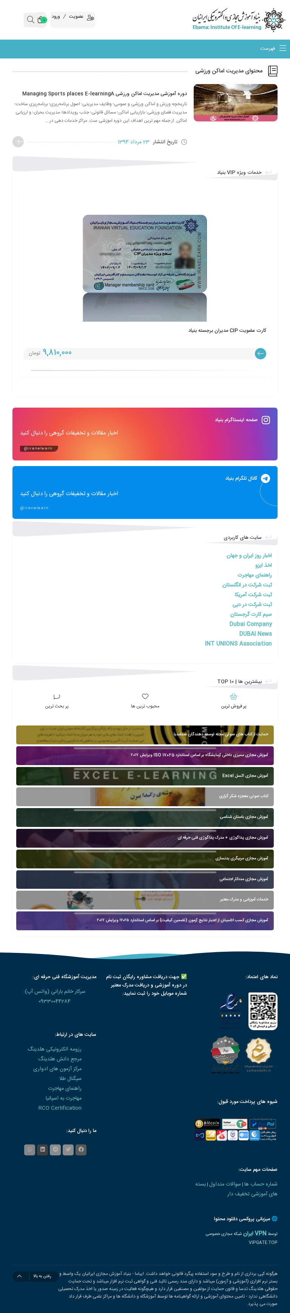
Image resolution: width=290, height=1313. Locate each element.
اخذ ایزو (263, 565)
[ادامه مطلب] (18, 141)
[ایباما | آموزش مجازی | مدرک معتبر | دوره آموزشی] (253, 20)
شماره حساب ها (261, 1184)
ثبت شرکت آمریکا (253, 595)
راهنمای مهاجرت (255, 575)
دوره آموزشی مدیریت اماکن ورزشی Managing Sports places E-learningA (104, 94)
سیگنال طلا (70, 1078)
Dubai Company (251, 624)
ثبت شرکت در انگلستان (247, 585)
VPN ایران (255, 1233)
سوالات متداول (225, 1184)
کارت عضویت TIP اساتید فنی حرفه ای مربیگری (199, 331)
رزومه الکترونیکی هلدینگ (55, 1049)
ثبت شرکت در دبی (252, 604)
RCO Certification (60, 1108)
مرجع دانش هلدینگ (60, 1059)
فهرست (268, 49)
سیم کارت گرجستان (251, 614)
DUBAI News (255, 634)
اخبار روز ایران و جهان (249, 555)
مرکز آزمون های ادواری (57, 1069)
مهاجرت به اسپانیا (64, 1098)
